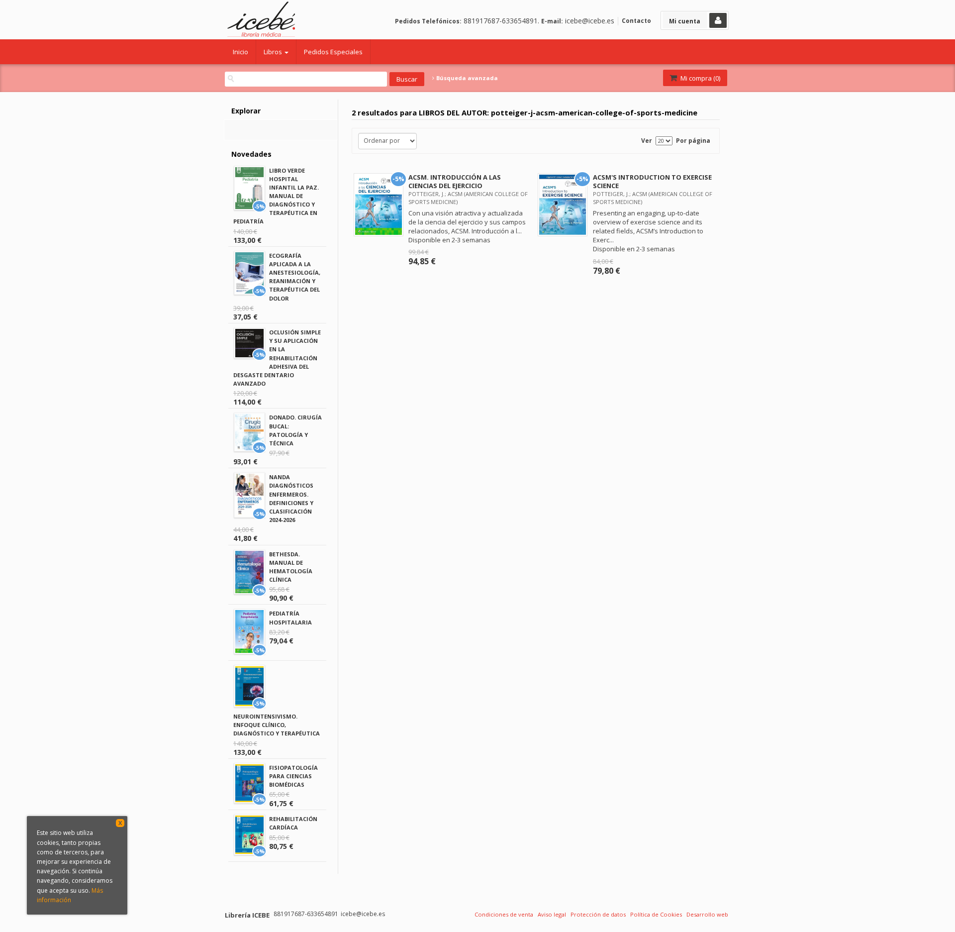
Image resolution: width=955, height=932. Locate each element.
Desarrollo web (707, 914)
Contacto (636, 20)
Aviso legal (552, 914)
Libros (274, 51)
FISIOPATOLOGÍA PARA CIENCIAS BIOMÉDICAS (293, 776)
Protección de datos (598, 914)
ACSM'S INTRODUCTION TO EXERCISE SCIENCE (652, 181)
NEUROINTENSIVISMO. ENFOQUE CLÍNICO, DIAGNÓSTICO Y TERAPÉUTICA (276, 725)
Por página (693, 140)
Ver (646, 140)
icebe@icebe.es (589, 20)
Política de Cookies (656, 914)
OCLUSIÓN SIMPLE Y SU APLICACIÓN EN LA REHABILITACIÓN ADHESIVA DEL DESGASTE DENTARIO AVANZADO (277, 357)
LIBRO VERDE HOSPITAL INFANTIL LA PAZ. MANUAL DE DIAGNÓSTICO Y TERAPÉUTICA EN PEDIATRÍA (276, 196)
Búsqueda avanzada (466, 78)
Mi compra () (699, 78)
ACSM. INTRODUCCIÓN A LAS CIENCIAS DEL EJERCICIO (454, 181)
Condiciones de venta (504, 914)
